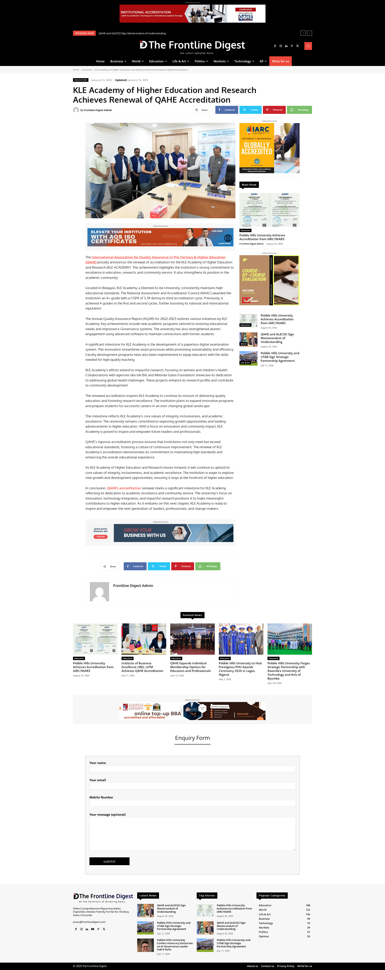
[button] (308, 46)
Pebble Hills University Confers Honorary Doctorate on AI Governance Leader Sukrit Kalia (175, 944)
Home (76, 69)
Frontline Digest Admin (98, 110)
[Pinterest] (292, 46)
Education (87, 69)
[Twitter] (297, 46)
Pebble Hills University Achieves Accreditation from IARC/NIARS (262, 237)
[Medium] (92, 929)
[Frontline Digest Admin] (76, 110)
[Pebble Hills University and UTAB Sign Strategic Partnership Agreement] (248, 358)
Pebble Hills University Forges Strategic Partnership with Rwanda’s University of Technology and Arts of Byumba (288, 670)
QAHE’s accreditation (124, 488)
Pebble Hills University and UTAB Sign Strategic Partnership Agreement (141, 33)
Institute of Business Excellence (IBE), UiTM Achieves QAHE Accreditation (142, 667)
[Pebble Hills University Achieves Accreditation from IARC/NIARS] (269, 210)
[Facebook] (275, 46)
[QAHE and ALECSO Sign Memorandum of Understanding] (248, 339)
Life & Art (245, 362)
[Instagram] (281, 46)
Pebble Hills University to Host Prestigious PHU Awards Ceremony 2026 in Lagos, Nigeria (240, 669)
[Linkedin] (286, 46)
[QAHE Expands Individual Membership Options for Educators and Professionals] (192, 639)
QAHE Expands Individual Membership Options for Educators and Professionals (190, 667)
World (243, 343)
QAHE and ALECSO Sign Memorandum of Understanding (277, 338)
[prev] (303, 33)
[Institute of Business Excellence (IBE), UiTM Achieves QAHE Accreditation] (144, 639)
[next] (309, 33)
